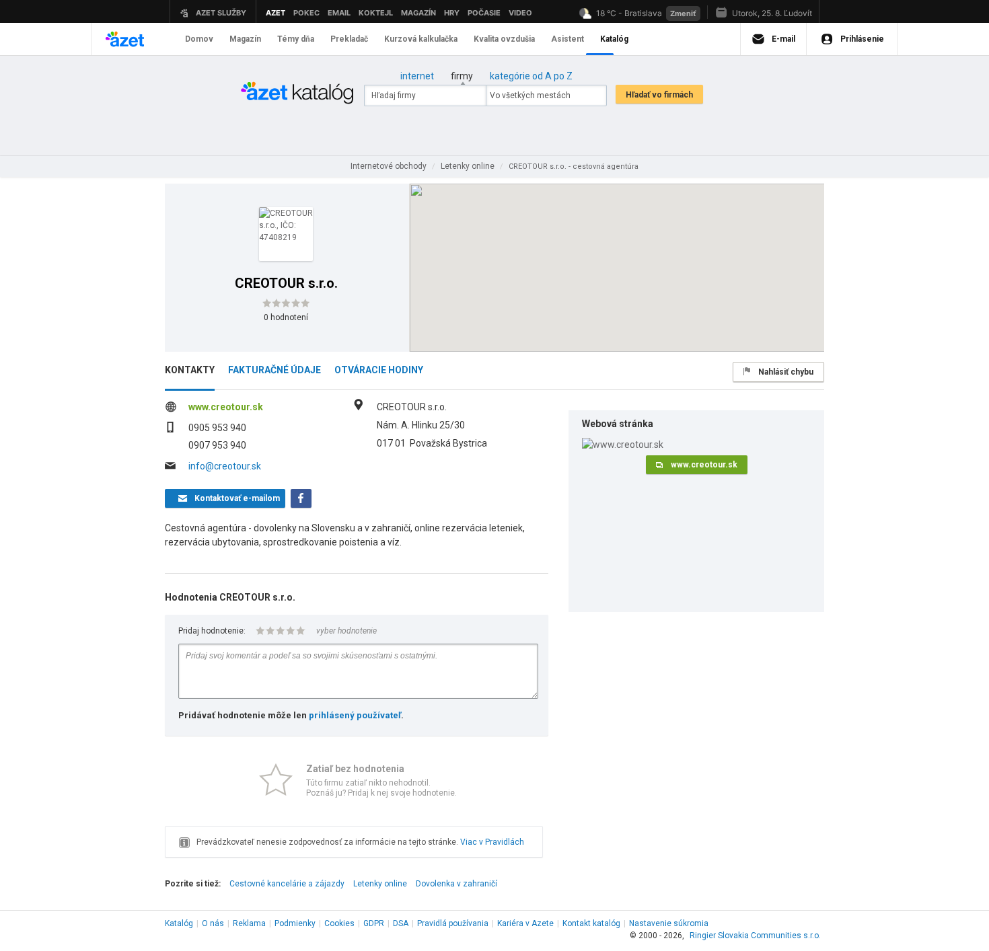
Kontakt (591, 923)
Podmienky (295, 923)
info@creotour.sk (224, 466)
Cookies (339, 923)
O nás (213, 923)
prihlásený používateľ (355, 715)
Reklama (249, 923)
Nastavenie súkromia (668, 923)
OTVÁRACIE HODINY (378, 370)
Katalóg (179, 923)
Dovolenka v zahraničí (456, 883)
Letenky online (380, 883)
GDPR (373, 923)
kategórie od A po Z (531, 76)
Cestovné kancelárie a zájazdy (286, 883)
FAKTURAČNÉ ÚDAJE (274, 370)
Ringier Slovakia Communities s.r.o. (755, 935)
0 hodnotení (286, 317)
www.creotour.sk (225, 407)
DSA (400, 923)
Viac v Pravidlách (492, 842)
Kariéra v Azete (525, 923)
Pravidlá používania (452, 923)
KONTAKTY (190, 370)
